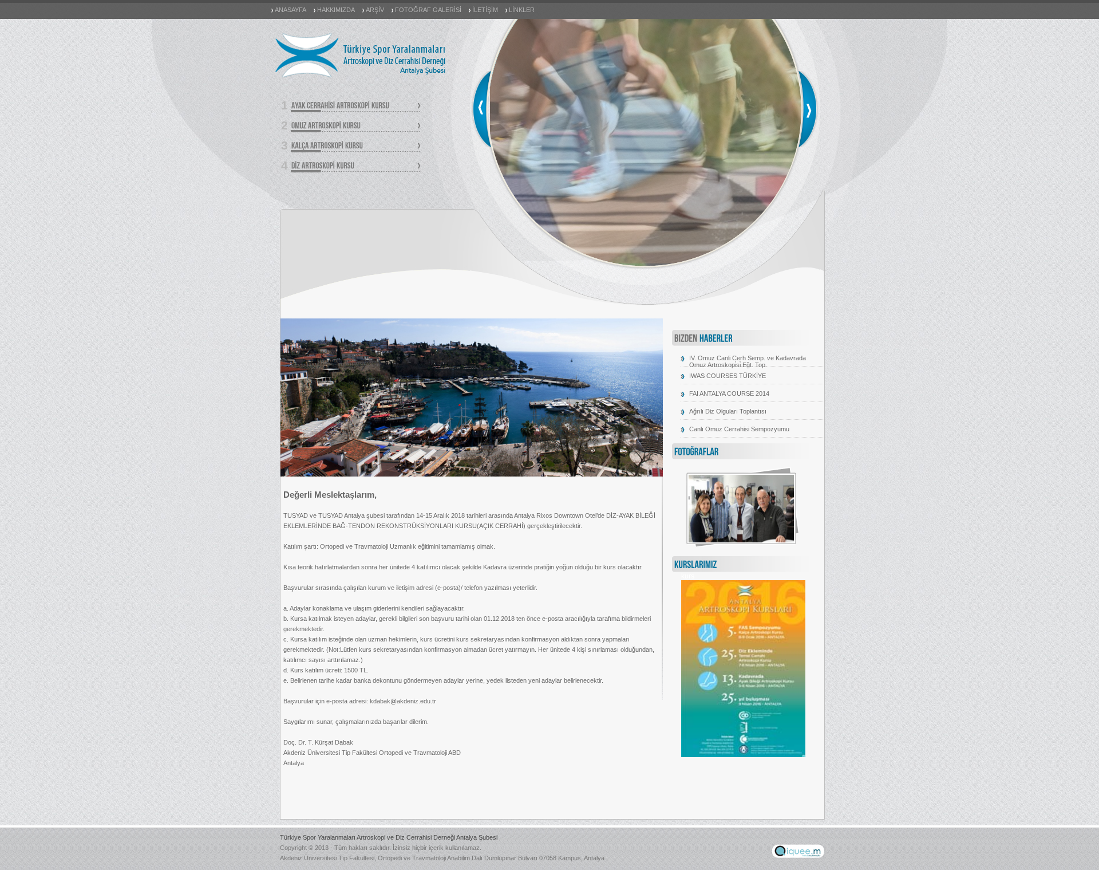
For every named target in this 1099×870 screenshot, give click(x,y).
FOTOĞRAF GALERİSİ (428, 9)
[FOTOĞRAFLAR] (696, 452)
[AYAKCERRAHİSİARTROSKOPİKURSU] (355, 106)
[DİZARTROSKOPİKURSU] (355, 166)
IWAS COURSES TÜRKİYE (727, 375)
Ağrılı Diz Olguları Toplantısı (727, 411)
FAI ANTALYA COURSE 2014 (729, 393)
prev (481, 109)
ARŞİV (375, 9)
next (808, 109)
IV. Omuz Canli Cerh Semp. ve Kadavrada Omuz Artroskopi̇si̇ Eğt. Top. (747, 361)
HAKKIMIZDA (336, 9)
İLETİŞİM (485, 9)
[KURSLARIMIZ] (695, 565)
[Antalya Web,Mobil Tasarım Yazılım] (798, 856)
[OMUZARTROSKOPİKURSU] (355, 126)
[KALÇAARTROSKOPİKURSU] (355, 146)
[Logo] (360, 77)
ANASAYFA (290, 9)
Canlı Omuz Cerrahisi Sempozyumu (739, 429)
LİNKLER (522, 9)
